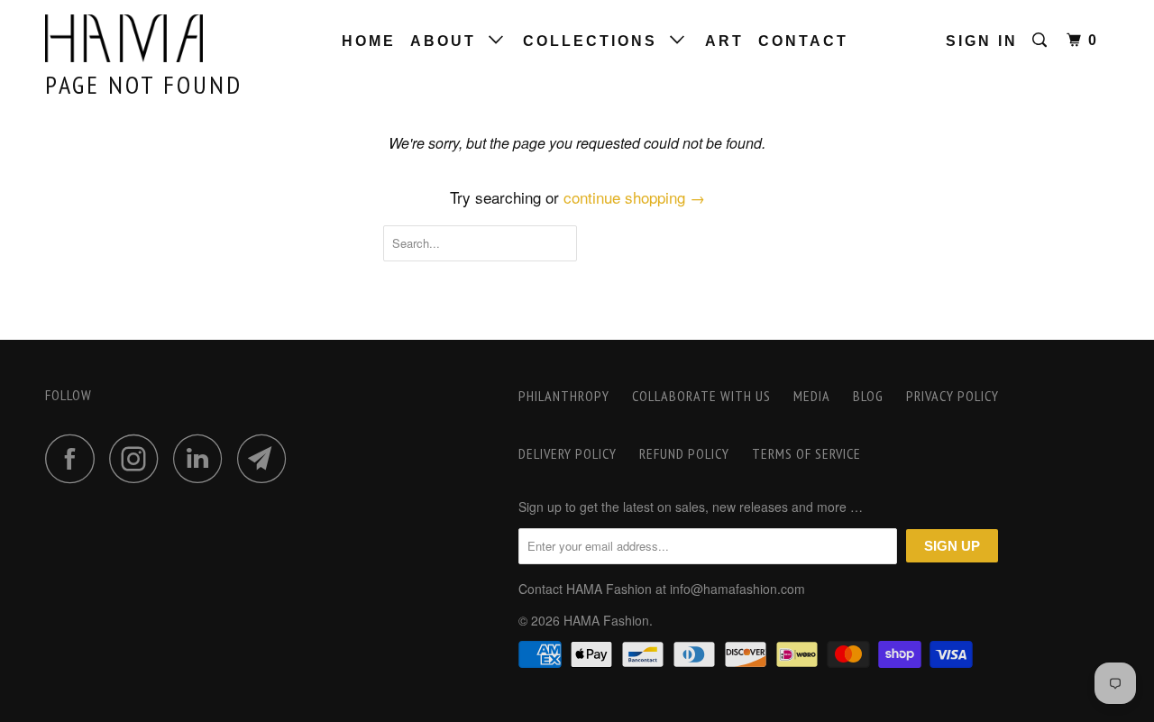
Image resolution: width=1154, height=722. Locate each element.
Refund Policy (684, 453)
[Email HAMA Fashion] (267, 458)
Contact (803, 41)
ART (724, 41)
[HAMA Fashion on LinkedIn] (203, 458)
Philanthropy (563, 396)
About (449, 41)
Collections (596, 41)
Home (369, 41)
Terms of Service (806, 453)
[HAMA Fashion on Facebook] (75, 458)
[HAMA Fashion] (137, 38)
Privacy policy (952, 396)
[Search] (1042, 40)
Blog (868, 396)
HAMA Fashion (606, 620)
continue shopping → (634, 197)
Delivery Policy (567, 453)
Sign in (982, 41)
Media (811, 396)
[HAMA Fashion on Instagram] (139, 458)
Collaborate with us (701, 396)
